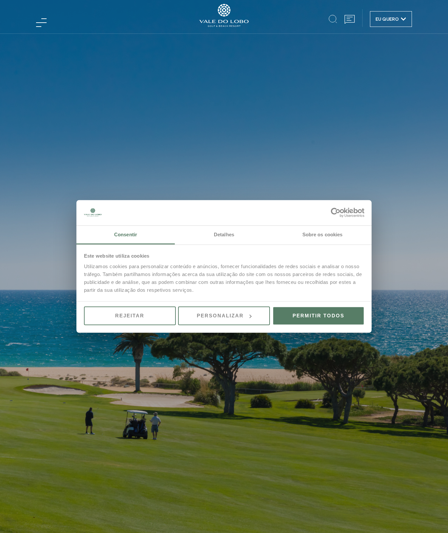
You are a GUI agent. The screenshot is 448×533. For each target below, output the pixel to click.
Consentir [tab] (125, 234)
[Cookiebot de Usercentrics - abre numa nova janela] (335, 213)
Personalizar (220, 315)
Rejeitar (129, 315)
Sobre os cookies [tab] (322, 234)
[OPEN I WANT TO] (403, 19)
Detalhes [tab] (224, 234)
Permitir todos (318, 315)
